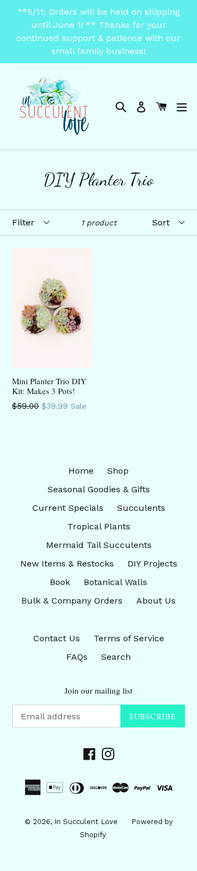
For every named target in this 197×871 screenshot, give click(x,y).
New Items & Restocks (67, 563)
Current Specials (67, 508)
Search (116, 657)
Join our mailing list (98, 690)
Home (81, 471)
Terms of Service (129, 638)
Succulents (141, 508)
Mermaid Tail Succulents (99, 545)
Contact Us (56, 638)
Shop (118, 471)
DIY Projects (152, 563)
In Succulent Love (86, 822)
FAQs (77, 657)
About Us (156, 600)
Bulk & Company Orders (72, 600)
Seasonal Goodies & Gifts (99, 489)
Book (60, 582)
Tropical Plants (98, 526)
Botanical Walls (115, 582)
